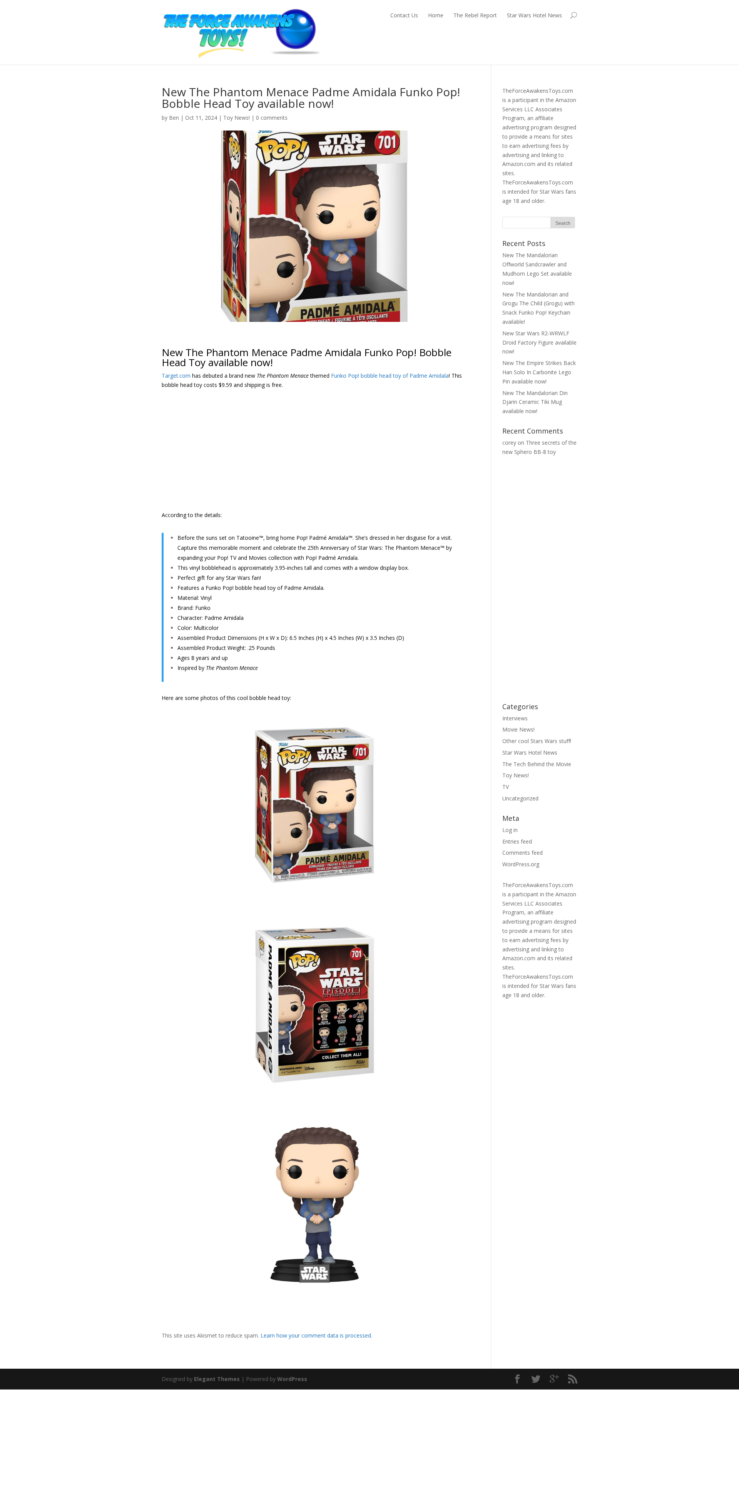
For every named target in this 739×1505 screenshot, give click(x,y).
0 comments (272, 117)
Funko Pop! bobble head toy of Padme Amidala (390, 375)
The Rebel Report (475, 15)
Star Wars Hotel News (534, 15)
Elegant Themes (217, 1379)
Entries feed (517, 841)
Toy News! (236, 117)
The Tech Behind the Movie (536, 764)
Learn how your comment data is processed (316, 1335)
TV (505, 786)
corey (509, 442)
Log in (510, 830)
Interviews (515, 718)
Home (435, 15)
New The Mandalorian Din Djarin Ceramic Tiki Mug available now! (535, 402)
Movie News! (518, 729)
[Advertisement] (315, 453)
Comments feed (522, 852)
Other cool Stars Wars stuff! (536, 741)
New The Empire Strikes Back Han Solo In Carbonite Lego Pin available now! (539, 372)
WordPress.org (520, 864)
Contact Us (404, 15)
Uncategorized (520, 798)
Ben (174, 117)
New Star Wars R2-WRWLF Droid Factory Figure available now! (539, 342)
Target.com (176, 375)
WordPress (292, 1379)
